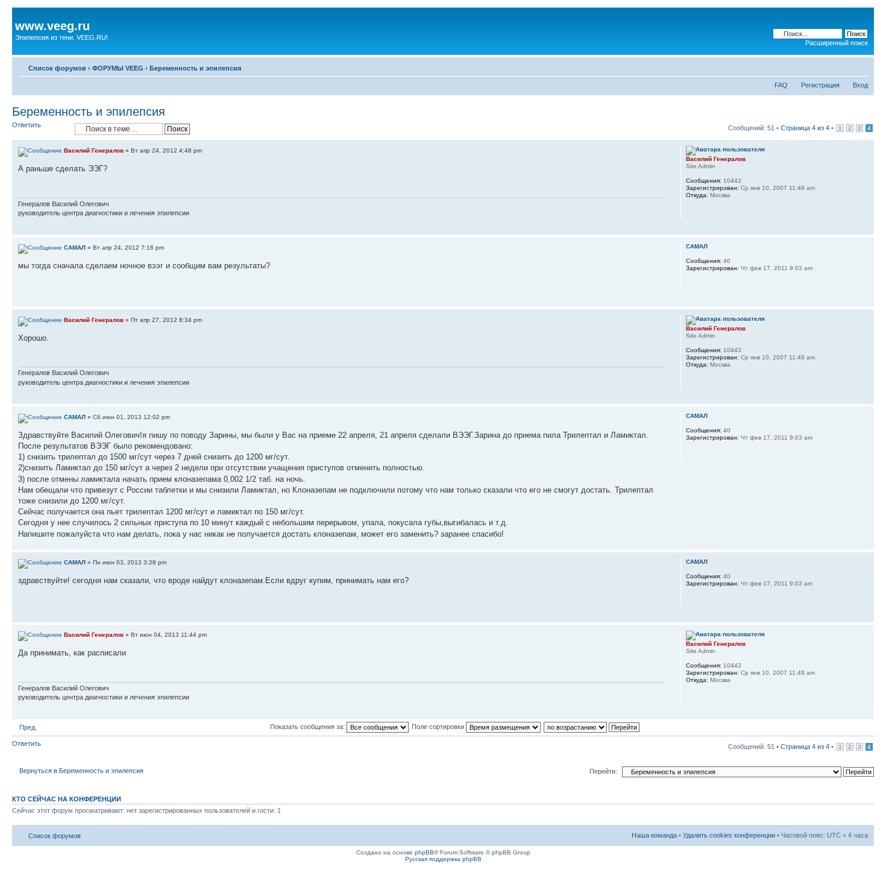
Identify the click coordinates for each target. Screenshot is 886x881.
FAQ (781, 85)
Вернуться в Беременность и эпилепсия (81, 770)
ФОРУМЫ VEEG (117, 68)
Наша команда (654, 835)
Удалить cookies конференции (729, 835)
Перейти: (603, 771)
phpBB (424, 852)
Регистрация (820, 85)
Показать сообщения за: (308, 726)
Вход (860, 85)
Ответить (26, 124)
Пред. (28, 727)
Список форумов (57, 68)
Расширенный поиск (836, 42)
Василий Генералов (94, 150)
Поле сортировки (439, 726)
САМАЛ (75, 247)
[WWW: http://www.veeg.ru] (692, 211)
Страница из (805, 127)
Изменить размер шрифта (859, 65)
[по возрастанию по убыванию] (592, 726)
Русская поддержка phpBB (443, 859)
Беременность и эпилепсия (195, 68)
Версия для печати (840, 65)
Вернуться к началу (864, 228)
